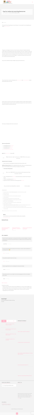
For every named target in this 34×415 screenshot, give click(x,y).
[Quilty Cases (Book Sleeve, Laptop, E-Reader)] (3, 325)
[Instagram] (4, 404)
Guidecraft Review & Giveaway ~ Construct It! (16, 228)
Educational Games (6, 210)
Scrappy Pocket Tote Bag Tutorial (24, 342)
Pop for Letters (6, 26)
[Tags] (13, 321)
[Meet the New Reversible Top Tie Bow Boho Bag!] (3, 330)
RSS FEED (22, 180)
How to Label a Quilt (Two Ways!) (23, 331)
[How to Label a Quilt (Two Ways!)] (25, 327)
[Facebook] (2, 404)
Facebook (12, 145)
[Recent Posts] (3, 321)
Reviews (16, 210)
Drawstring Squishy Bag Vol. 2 (23, 364)
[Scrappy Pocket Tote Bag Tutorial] (25, 337)
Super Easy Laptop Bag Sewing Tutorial (25, 375)
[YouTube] (7, 404)
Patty (4, 261)
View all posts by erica (6, 217)
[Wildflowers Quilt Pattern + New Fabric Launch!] (3, 335)
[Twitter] (8, 404)
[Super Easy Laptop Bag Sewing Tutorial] (25, 371)
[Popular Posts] (8, 321)
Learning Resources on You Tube (8, 149)
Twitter (12, 146)
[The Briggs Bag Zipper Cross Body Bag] (3, 340)
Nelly (4, 253)
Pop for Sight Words (26, 80)
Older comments (4, 282)
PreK (13, 210)
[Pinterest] (5, 404)
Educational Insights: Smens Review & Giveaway (6, 228)
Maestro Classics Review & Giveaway (27, 228)
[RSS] (9, 404)
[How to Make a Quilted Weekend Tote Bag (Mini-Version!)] (25, 348)
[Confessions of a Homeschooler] (7, 2)
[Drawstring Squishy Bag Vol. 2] (25, 360)
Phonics (10, 210)
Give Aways (4, 22)
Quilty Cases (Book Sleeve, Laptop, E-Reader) (10, 324)
